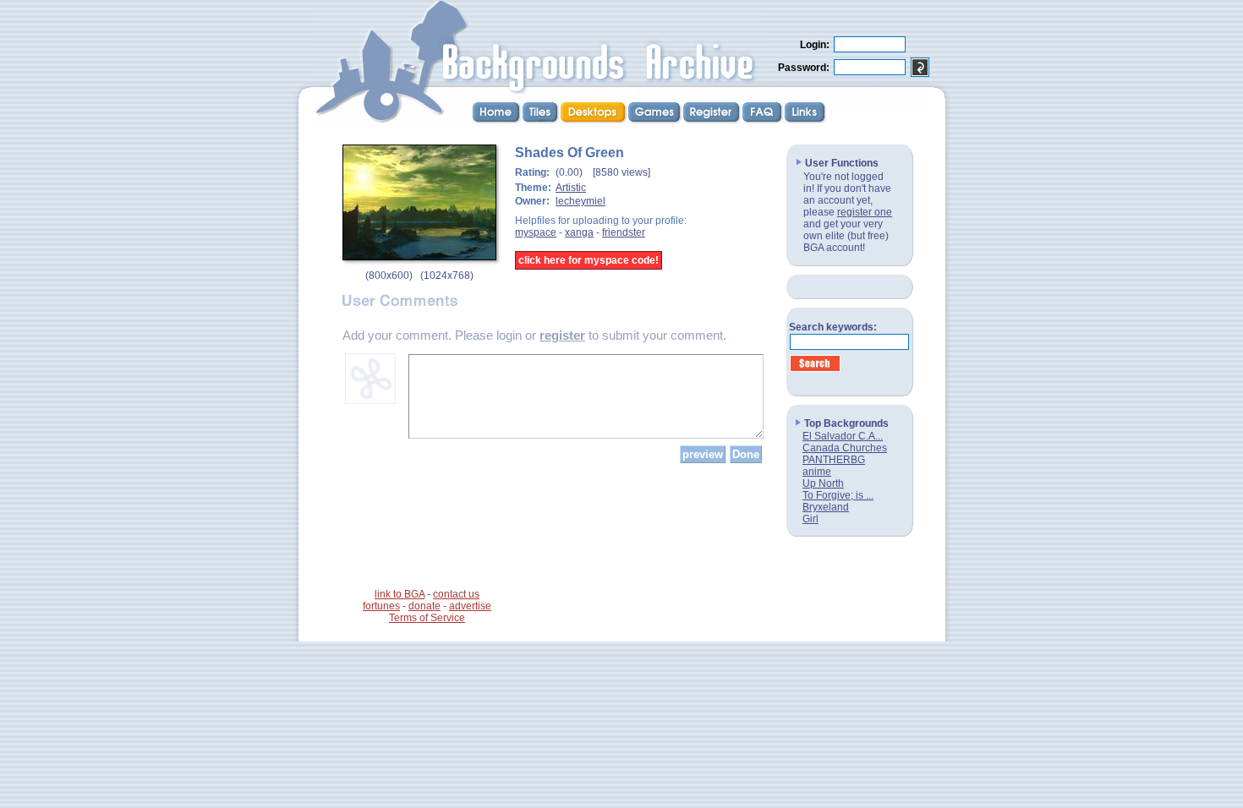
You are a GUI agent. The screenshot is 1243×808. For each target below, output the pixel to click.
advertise (470, 606)
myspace (535, 232)
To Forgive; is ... (837, 495)
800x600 (389, 275)
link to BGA (399, 594)
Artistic (571, 188)
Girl (810, 519)
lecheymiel (580, 201)
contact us (456, 594)
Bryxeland (825, 507)
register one (864, 212)
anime (816, 472)
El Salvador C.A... (842, 436)
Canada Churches (844, 448)
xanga (579, 232)
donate (424, 606)
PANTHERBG (833, 460)
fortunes (381, 606)
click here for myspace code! (588, 260)
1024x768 (447, 275)
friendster (623, 232)
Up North (823, 483)
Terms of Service (427, 618)
